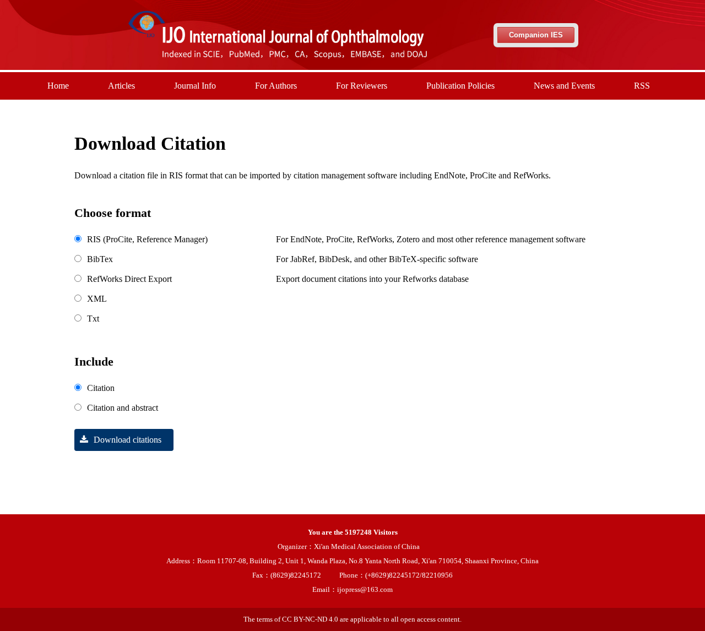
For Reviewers (361, 85)
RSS (642, 85)
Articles (121, 85)
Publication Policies (460, 85)
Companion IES (536, 35)
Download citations (127, 439)
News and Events (564, 85)
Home (58, 85)
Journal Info (195, 85)
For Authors (276, 85)
